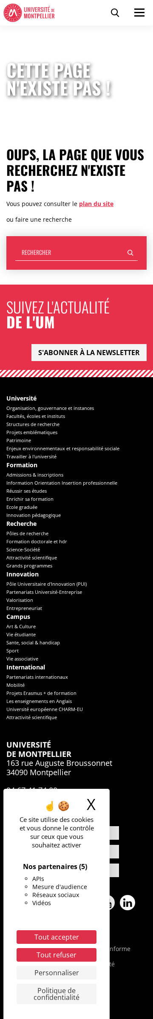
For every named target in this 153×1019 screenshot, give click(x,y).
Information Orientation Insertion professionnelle (61, 483)
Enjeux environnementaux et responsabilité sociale (62, 448)
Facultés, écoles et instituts (35, 416)
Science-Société (23, 549)
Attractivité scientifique (31, 557)
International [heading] (25, 667)
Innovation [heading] (22, 574)
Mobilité (15, 685)
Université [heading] (21, 398)
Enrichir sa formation (30, 499)
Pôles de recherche (27, 533)
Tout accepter (56, 937)
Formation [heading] (21, 465)
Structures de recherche (33, 424)
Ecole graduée (21, 507)
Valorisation (19, 600)
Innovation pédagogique (33, 515)
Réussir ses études (26, 491)
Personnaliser (56, 972)
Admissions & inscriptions (34, 474)
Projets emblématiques (31, 432)
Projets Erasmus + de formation (41, 693)
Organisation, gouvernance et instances (50, 408)
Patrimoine (18, 440)
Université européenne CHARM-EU (44, 709)
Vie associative (22, 658)
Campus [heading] (18, 617)
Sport (12, 650)
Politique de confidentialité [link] (56, 994)
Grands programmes (29, 565)
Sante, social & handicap (33, 642)
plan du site (96, 204)
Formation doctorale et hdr (36, 541)
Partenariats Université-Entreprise (44, 592)
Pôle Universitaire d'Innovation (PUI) (46, 584)
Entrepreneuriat (24, 608)
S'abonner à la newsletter (89, 352)
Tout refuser (56, 955)
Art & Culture (21, 626)
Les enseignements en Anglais (39, 701)
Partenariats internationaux (37, 677)
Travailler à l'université (31, 456)
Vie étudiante (21, 634)
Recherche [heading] (21, 524)
